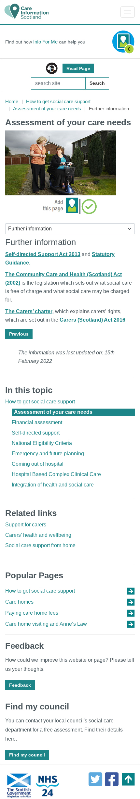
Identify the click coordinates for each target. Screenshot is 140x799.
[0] (123, 41)
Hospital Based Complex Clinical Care (56, 474)
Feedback (20, 685)
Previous (19, 334)
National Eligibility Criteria (42, 443)
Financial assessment (37, 422)
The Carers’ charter (28, 311)
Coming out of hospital (37, 464)
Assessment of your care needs (47, 108)
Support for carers (25, 524)
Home (11, 101)
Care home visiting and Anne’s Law (46, 624)
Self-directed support (36, 433)
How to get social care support (58, 101)
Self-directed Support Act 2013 (42, 254)
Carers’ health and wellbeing (38, 535)
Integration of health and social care (53, 484)
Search (97, 83)
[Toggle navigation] (127, 12)
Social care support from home (40, 545)
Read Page (78, 68)
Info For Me (45, 41)
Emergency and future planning (48, 453)
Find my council (27, 754)
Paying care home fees (31, 613)
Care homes (19, 602)
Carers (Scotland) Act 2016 (92, 320)
